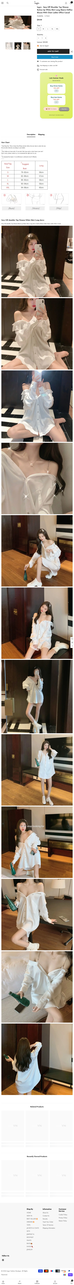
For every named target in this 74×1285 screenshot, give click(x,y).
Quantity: (40, 35)
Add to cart (53, 51)
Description (31, 134)
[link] (12, 1143)
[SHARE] (71, 51)
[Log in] (66, 3)
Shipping (41, 134)
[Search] (7, 3)
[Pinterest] (3, 1260)
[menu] (2, 3)
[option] (17, 22)
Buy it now (55, 57)
